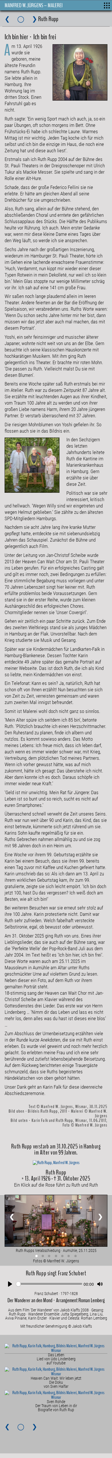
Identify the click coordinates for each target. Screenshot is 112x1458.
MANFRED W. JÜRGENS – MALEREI (34, 5)
